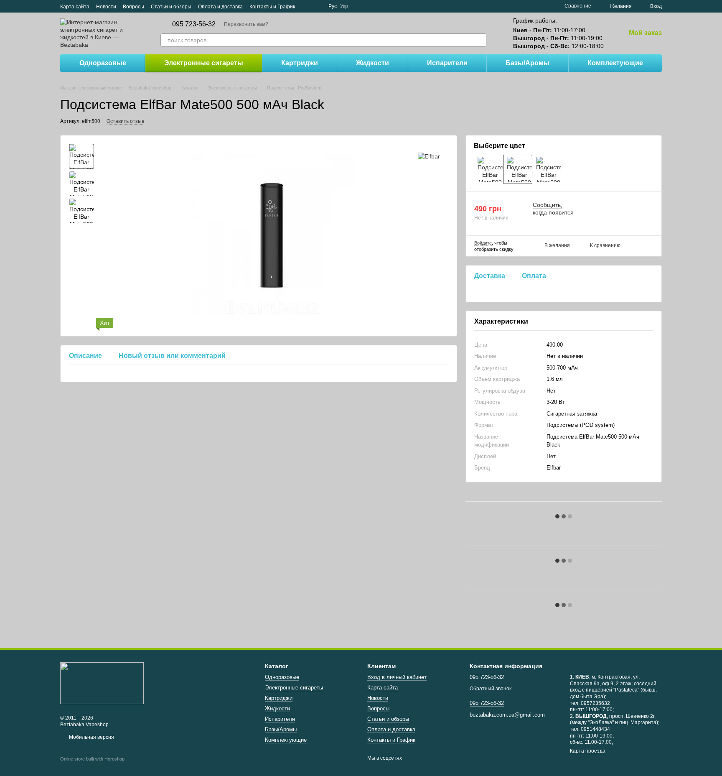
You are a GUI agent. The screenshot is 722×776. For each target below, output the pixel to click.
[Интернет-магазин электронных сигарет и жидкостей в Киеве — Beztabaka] (102, 683)
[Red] (547, 169)
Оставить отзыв (125, 121)
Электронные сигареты (203, 62)
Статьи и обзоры (171, 7)
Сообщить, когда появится (553, 209)
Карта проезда (587, 751)
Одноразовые (102, 62)
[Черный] (517, 169)
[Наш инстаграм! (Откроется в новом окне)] (316, 6)
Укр (344, 6)
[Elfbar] (429, 156)
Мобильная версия (91, 737)
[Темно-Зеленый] (488, 169)
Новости (106, 7)
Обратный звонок (490, 689)
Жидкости (372, 62)
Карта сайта (74, 7)
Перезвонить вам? (246, 24)
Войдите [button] (483, 242)
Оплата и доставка (220, 7)
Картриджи (299, 62)
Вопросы (133, 7)
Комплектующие (615, 62)
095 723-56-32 (194, 24)
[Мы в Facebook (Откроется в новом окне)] (306, 6)
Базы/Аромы (527, 62)
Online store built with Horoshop (92, 758)
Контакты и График (272, 7)
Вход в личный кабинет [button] (397, 677)
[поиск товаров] (479, 40)
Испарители (447, 62)
